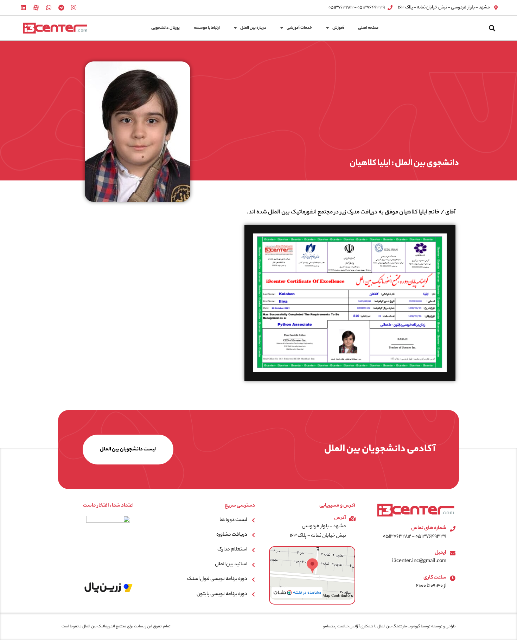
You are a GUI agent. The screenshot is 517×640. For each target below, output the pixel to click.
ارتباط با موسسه (207, 28)
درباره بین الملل (253, 28)
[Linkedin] (23, 8)
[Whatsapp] (48, 8)
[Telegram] (61, 8)
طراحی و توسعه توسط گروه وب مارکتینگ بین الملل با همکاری (407, 626)
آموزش (338, 28)
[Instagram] (74, 8)
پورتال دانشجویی (165, 28)
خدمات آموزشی (299, 28)
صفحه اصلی (368, 28)
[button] (492, 28)
